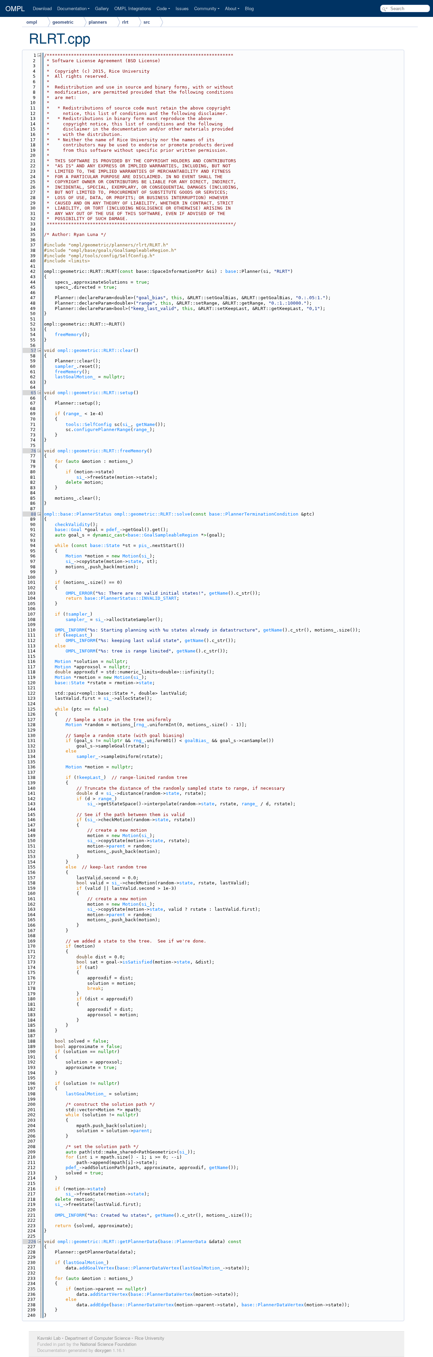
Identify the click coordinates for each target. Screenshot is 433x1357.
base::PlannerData (183, 1241)
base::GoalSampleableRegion (163, 535)
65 (29, 392)
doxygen (103, 1350)
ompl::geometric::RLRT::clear (95, 350)
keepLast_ (78, 635)
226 (29, 1241)
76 (29, 450)
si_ (126, 424)
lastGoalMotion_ (75, 376)
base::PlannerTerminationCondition (253, 514)
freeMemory (68, 334)
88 (29, 514)
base (230, 271)
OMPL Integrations (132, 8)
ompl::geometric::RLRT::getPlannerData (108, 1241)
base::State (105, 545)
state (134, 561)
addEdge (99, 1304)
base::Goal (68, 529)
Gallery (102, 8)
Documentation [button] (72, 8)
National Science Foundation (108, 1344)
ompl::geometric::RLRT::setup (95, 392)
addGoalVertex (96, 1267)
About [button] (230, 8)
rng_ (141, 724)
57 (29, 350)
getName (145, 424)
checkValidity (72, 524)
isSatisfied (137, 962)
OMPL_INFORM (70, 630)
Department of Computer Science (97, 1338)
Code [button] (162, 8)
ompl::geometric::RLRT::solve (152, 514)
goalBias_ (197, 740)
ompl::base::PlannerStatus (78, 514)
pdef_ (113, 529)
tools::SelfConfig (89, 424)
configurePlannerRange (102, 429)
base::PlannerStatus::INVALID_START (131, 598)
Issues (182, 8)
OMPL (15, 8)
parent (117, 846)
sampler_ (65, 366)
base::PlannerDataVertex (148, 1267)
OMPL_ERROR (79, 593)
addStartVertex (109, 1294)
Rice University (149, 1338)
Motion (74, 555)
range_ (74, 413)
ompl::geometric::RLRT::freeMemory (102, 450)
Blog (249, 8)
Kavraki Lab (49, 1338)
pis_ (144, 545)
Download (42, 8)
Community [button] (205, 8)
